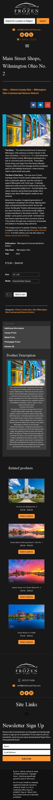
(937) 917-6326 (28, 680)
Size (7, 274)
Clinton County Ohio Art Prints (17, 236)
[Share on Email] (47, 105)
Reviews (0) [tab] (9, 346)
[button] (43, 21)
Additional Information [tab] (14, 328)
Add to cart (20, 294)
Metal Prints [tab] (10, 337)
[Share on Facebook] (33, 105)
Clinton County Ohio (20, 89)
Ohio (5, 89)
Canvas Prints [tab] (10, 333)
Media (8, 281)
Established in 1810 (27, 156)
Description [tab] (10, 324)
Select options (26, 516)
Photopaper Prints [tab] (12, 342)
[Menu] (27, 46)
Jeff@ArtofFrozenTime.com (29, 30)
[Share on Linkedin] (40, 105)
